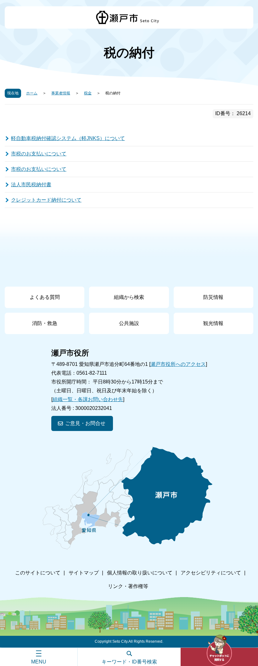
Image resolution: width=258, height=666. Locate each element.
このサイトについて (37, 572)
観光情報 (213, 323)
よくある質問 (45, 297)
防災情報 (213, 297)
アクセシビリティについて (211, 572)
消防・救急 (44, 323)
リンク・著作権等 (128, 586)
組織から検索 (129, 297)
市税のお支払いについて (38, 153)
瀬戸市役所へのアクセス (178, 364)
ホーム (31, 93)
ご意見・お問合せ (85, 423)
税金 (88, 93)
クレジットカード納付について (46, 200)
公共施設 (129, 323)
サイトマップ (84, 572)
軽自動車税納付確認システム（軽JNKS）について (68, 138)
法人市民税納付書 (31, 184)
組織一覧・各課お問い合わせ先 (88, 399)
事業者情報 (60, 93)
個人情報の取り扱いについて (139, 572)
